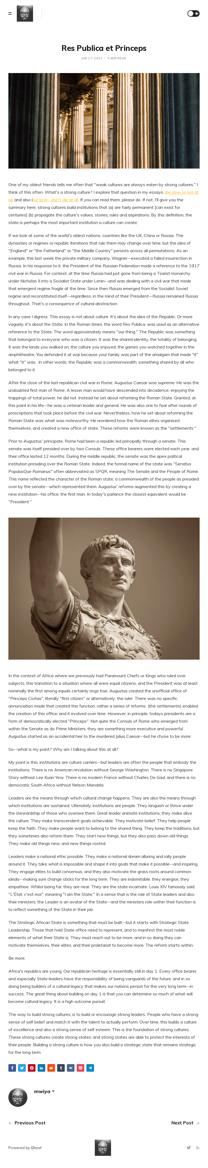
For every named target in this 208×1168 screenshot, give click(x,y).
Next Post (183, 1123)
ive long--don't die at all (55, 199)
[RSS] (198, 1148)
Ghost (36, 1147)
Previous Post (29, 1123)
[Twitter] (189, 1148)
